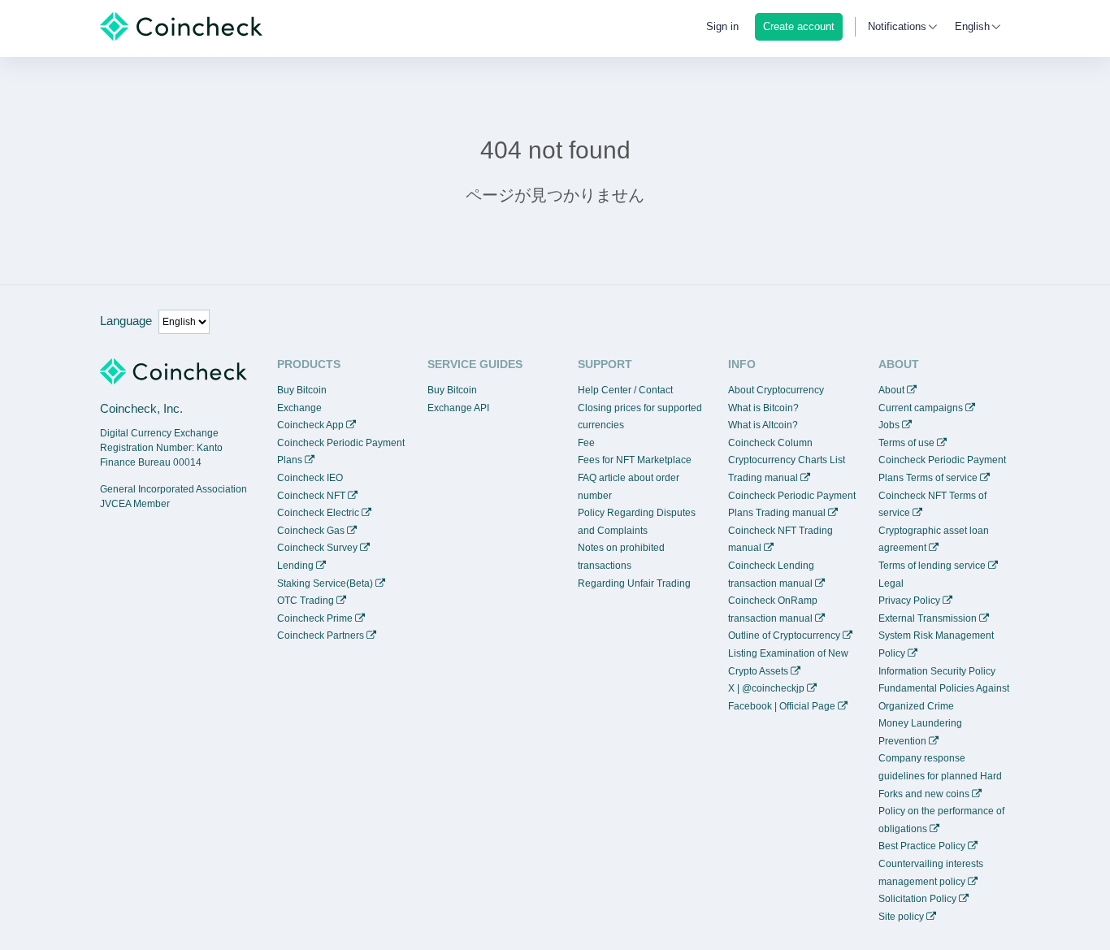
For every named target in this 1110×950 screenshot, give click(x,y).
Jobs (889, 425)
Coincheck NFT (311, 495)
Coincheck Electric (318, 512)
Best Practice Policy (921, 846)
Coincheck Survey (317, 547)
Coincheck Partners (320, 635)
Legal (891, 583)
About (891, 390)
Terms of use (906, 443)
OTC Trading (305, 600)
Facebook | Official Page (781, 706)
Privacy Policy (909, 600)
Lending (295, 565)
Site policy (901, 916)
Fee (586, 443)
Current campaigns (920, 408)
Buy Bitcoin (302, 390)
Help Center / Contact (625, 390)
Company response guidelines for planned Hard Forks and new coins (940, 776)
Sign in (722, 26)
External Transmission (927, 618)
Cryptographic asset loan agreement (933, 539)
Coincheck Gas (311, 530)
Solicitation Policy (917, 898)
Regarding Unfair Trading (634, 583)
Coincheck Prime (315, 618)
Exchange (299, 408)
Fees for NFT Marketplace (635, 460)
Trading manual (763, 478)
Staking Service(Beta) (325, 583)
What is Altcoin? (763, 425)
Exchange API (458, 408)
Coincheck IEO (310, 478)
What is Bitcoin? (763, 408)
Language (126, 321)
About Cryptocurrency (776, 390)
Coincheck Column (770, 443)
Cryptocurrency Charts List (786, 460)
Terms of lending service (932, 565)
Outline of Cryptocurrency (784, 635)
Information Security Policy (936, 671)
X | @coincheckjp (766, 688)
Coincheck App (310, 425)
